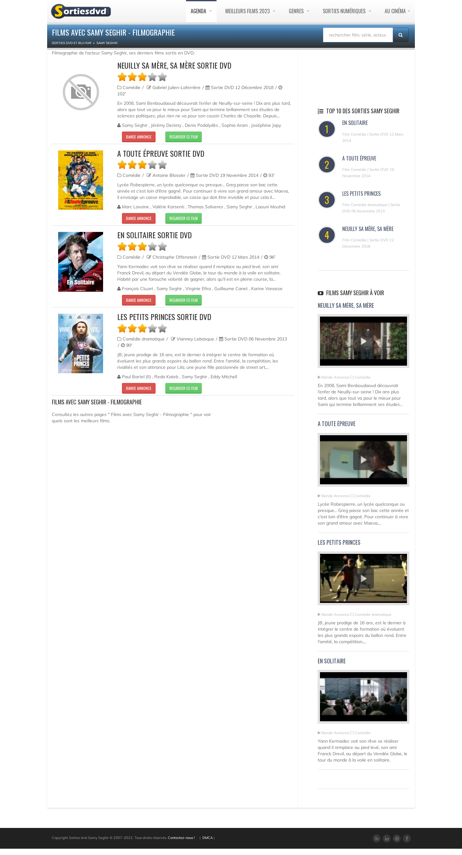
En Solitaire (355, 123)
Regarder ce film (183, 136)
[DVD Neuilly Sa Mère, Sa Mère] (80, 92)
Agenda (199, 11)
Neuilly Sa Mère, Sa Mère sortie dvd (174, 65)
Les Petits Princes (361, 193)
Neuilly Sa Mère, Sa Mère (367, 229)
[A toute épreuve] (363, 462)
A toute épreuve (359, 158)
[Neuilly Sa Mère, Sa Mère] (363, 344)
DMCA (207, 837)
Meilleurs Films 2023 (248, 11)
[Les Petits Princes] (363, 581)
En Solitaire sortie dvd (154, 234)
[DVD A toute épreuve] (80, 180)
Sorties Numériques (345, 11)
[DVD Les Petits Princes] (80, 343)
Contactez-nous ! (181, 837)
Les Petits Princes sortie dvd (164, 316)
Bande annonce (138, 136)
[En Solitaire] (363, 699)
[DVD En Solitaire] (80, 261)
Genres (297, 11)
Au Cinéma (395, 11)
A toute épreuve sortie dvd (160, 153)
